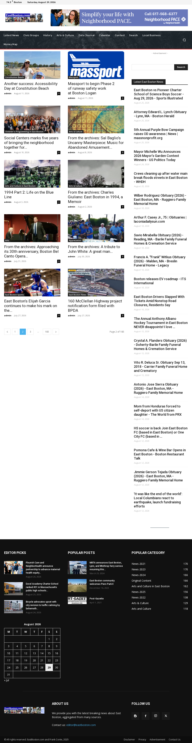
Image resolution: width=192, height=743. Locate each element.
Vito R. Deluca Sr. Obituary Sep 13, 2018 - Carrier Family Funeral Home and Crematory (160, 366)
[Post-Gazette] (77, 600)
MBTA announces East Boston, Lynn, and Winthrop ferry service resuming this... (106, 566)
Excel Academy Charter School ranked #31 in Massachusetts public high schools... (42, 587)
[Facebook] (145, 716)
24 (8, 667)
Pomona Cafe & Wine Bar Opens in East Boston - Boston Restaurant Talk (160, 454)
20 (34, 660)
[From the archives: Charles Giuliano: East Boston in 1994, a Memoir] (96, 174)
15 (49, 653)
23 (56, 660)
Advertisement (157, 739)
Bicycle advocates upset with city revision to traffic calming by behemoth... (43, 605)
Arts (7, 240)
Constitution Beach (14, 77)
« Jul (6, 680)
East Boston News (77, 294)
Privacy (142, 739)
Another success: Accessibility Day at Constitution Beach (31, 86)
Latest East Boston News (148, 81)
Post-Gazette (97, 598)
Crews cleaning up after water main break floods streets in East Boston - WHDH (161, 178)
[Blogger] (135, 716)
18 (17, 660)
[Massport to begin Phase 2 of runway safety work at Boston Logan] (96, 65)
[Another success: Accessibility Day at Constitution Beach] (32, 65)
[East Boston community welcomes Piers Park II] (77, 585)
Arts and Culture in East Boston (20, 186)
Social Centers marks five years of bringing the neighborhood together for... (31, 143)
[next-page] (56, 332)
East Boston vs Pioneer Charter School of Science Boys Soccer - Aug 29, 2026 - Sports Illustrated (159, 94)
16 (56, 653)
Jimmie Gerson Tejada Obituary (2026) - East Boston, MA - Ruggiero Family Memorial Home (158, 476)
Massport (73, 77)
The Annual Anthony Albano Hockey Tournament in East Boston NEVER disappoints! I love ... (161, 323)
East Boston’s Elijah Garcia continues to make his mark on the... (30, 306)
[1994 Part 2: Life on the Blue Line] (32, 174)
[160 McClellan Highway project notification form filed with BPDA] (96, 282)
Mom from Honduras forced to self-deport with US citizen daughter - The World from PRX (158, 410)
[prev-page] (7, 332)
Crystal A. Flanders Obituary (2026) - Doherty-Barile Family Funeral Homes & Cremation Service (160, 345)
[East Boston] (24, 17)
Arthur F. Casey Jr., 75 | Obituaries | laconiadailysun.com (160, 219)
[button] (184, 40)
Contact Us (174, 739)
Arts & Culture (75, 131)
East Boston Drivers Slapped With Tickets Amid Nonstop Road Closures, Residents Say (159, 301)
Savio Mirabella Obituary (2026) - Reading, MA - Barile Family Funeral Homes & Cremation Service (160, 239)
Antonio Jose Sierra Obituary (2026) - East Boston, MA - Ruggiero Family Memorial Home (158, 388)
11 (17, 653)
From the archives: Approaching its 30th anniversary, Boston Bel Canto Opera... (31, 251)
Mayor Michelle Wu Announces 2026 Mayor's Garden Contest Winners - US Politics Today (157, 156)
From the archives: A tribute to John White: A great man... (94, 249)
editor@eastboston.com (81, 725)
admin (7, 93)
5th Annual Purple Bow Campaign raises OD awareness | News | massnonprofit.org (159, 134)
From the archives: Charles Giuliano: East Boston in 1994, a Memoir (95, 197)
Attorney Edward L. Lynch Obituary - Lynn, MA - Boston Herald (160, 114)
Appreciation (75, 240)
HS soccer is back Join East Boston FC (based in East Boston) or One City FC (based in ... (161, 432)
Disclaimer (129, 739)
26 (25, 667)
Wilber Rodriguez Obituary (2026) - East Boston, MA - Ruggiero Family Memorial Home (160, 199)
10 (8, 653)
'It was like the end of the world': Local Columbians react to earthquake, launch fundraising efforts (158, 500)
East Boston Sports (14, 294)
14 (41, 653)
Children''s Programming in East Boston (24, 131)
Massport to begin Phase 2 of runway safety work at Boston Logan (91, 88)
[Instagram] (155, 716)
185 (47, 331)
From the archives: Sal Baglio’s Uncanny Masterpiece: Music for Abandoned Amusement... (96, 143)
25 (17, 667)
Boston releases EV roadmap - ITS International (160, 281)
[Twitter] (166, 716)
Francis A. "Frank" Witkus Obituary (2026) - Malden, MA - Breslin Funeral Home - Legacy (159, 261)
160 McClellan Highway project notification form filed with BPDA (95, 306)
